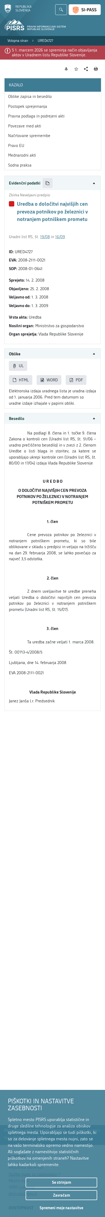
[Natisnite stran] (96, 69)
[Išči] (61, 9)
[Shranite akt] (76, 69)
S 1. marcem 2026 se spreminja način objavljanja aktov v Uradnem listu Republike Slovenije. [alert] (54, 52)
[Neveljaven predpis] (11, 203)
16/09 (60, 236)
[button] (52, 183)
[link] (17, 41)
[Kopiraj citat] (47, 183)
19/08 (45, 236)
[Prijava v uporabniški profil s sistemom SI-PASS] (85, 9)
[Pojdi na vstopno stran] (18, 11)
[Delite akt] (86, 69)
